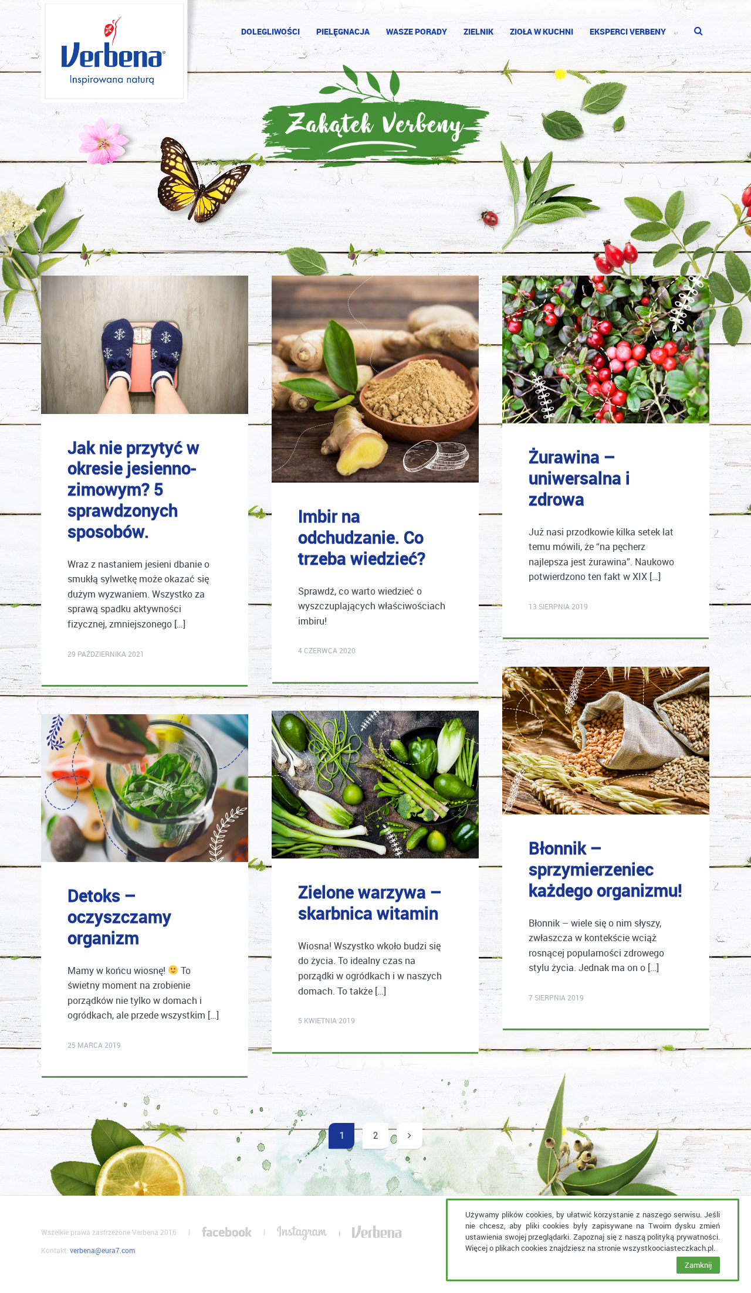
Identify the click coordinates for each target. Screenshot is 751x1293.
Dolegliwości (270, 31)
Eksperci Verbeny (628, 31)
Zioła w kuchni (541, 31)
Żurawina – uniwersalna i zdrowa (579, 477)
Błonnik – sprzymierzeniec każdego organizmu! (605, 868)
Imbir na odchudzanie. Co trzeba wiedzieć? (361, 536)
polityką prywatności (682, 1236)
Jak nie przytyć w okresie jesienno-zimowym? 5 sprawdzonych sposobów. (133, 489)
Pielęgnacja (343, 31)
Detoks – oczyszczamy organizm (119, 916)
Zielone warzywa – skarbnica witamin (370, 902)
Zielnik (478, 31)
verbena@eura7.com (102, 1250)
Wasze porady (416, 31)
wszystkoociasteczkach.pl (668, 1248)
